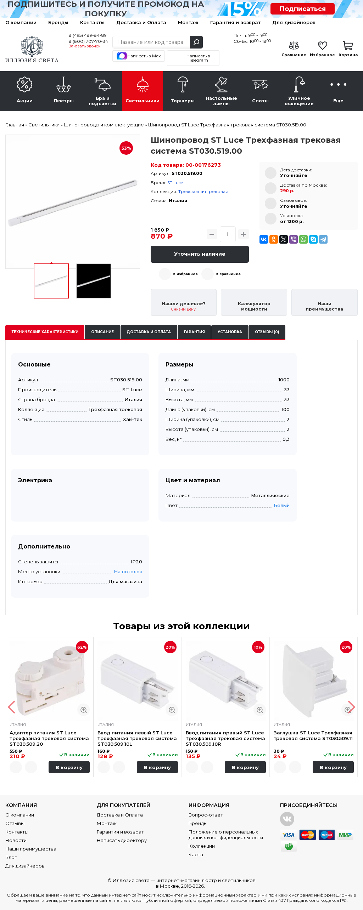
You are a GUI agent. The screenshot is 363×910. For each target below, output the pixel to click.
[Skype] (313, 239)
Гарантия (194, 332)
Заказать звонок (84, 46)
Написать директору (122, 840)
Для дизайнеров (293, 22)
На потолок (128, 571)
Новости (16, 840)
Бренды (58, 22)
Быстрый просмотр (83, 710)
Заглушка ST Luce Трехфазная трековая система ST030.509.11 (313, 735)
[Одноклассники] (273, 239)
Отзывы (14, 823)
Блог (11, 857)
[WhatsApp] (303, 239)
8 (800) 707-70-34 (88, 41)
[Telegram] (323, 239)
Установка (230, 332)
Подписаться (302, 9)
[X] (283, 239)
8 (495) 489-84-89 (88, 35)
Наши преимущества (30, 849)
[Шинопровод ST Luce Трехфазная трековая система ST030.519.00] (73, 202)
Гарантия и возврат (235, 22)
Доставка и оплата (149, 332)
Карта (196, 854)
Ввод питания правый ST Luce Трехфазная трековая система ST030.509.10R (225, 738)
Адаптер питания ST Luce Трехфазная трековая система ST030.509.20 (49, 738)
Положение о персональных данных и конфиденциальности (226, 834)
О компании (21, 22)
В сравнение (228, 274)
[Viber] (293, 239)
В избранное (185, 274)
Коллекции (202, 846)
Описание (102, 332)
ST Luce (175, 182)
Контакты (92, 22)
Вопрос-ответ (206, 815)
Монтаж (188, 22)
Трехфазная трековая (203, 191)
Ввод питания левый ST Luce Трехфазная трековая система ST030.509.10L (137, 738)
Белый (282, 505)
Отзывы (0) (267, 332)
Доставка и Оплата (141, 22)
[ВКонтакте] (263, 239)
